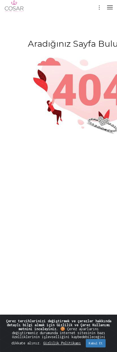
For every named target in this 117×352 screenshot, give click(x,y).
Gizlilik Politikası (62, 343)
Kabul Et (96, 343)
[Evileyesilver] (14, 10)
